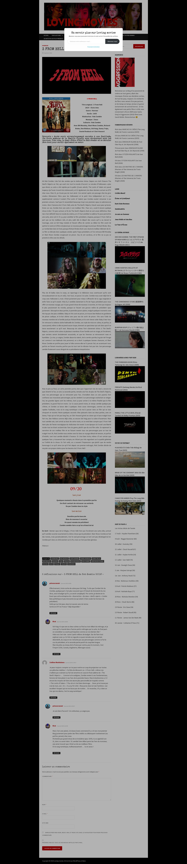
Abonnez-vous (112, 41)
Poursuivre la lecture (93, 47)
